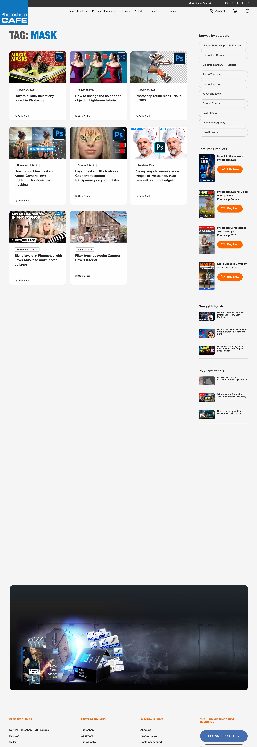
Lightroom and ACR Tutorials (219, 65)
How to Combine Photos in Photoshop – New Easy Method (230, 315)
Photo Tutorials (211, 74)
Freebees (170, 11)
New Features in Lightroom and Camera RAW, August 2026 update (230, 349)
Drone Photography (214, 123)
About (138, 11)
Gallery (154, 11)
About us (145, 729)
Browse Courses (221, 736)
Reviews (125, 11)
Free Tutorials (76, 11)
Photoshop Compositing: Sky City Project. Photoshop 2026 (231, 232)
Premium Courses (102, 11)
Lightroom (87, 735)
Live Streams (210, 132)
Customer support (151, 741)
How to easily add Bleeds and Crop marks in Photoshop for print (232, 332)
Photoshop (87, 729)
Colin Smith (23, 116)
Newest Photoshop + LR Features (222, 46)
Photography (88, 741)
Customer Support (201, 3)
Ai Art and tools (212, 94)
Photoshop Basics (213, 55)
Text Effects (210, 113)
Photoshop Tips (212, 84)
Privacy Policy (148, 735)
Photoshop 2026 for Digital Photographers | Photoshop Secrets (232, 196)
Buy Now (233, 169)
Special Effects (211, 103)
